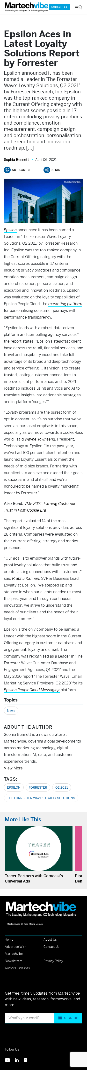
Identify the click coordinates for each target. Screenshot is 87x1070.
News (11, 711)
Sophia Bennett (16, 159)
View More (13, 768)
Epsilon (14, 788)
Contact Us (51, 947)
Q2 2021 (61, 788)
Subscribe (59, 6)
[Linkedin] (19, 1059)
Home (9, 939)
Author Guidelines (17, 968)
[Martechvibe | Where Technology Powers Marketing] (24, 7)
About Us (50, 939)
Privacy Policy (53, 961)
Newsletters (13, 961)
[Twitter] (10, 1059)
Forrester (38, 788)
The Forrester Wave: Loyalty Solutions (41, 798)
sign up (71, 1018)
